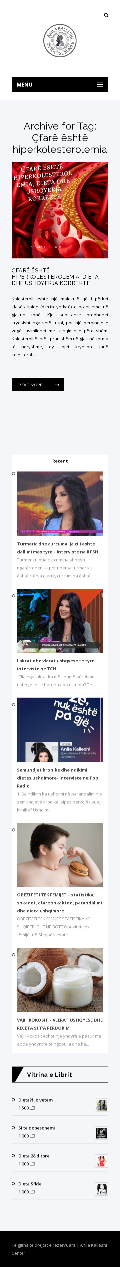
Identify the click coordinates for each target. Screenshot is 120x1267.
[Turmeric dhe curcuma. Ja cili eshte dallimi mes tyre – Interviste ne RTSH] (60, 534)
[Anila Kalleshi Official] (60, 41)
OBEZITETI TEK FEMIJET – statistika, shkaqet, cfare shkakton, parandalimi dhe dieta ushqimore (59, 903)
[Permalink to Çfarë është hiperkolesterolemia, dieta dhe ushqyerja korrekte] (60, 257)
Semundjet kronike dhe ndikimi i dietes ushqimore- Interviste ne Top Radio (57, 778)
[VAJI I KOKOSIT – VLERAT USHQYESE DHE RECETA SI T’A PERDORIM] (60, 1011)
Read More (31, 385)
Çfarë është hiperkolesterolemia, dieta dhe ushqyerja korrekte (55, 276)
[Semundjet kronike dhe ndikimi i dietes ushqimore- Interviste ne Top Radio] (60, 761)
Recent (60, 461)
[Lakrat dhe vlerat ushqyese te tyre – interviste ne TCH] (60, 651)
